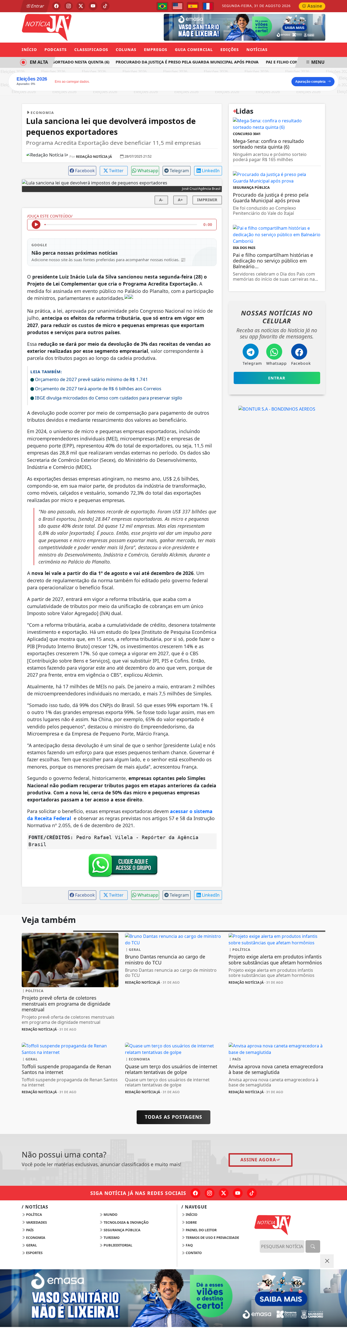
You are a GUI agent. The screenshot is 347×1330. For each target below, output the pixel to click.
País (29, 1229)
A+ (180, 199)
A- (161, 199)
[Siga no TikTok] (105, 6)
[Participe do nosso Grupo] (121, 867)
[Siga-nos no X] (224, 1193)
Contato (193, 1252)
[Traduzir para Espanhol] (193, 6)
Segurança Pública (121, 1229)
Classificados (91, 49)
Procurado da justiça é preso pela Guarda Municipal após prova (181, 62)
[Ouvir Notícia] (36, 224)
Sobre (191, 1222)
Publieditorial (117, 1245)
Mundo (110, 1214)
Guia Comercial (194, 49)
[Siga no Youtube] (93, 6)
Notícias (257, 49)
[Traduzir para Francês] (208, 6)
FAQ (189, 1245)
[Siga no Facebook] (56, 6)
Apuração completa (310, 82)
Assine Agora (258, 1160)
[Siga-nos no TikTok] (252, 1193)
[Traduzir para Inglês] (178, 6)
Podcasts (55, 49)
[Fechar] (327, 1261)
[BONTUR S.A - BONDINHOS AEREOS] (276, 408)
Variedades (36, 1222)
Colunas (126, 49)
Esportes (34, 1252)
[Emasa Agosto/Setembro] (244, 27)
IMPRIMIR (207, 199)
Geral (31, 1245)
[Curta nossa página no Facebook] (195, 1193)
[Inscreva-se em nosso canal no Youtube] (238, 1193)
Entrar (37, 6)
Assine (314, 6)
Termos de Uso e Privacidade (212, 1237)
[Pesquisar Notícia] (313, 1246)
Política (33, 1214)
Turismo (111, 1237)
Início (29, 49)
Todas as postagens (173, 1117)
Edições (229, 49)
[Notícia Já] (70, 27)
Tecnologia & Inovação (126, 1222)
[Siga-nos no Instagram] (209, 1193)
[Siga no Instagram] (68, 6)
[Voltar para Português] (162, 6)
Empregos (155, 49)
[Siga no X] (80, 6)
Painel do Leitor (201, 1229)
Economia (35, 1237)
